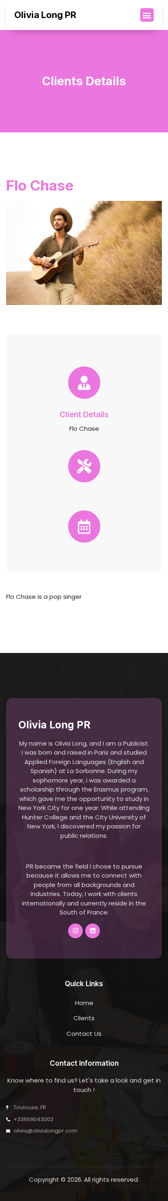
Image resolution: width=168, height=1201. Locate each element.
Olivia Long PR (45, 14)
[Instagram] (75, 930)
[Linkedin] (92, 930)
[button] (147, 15)
